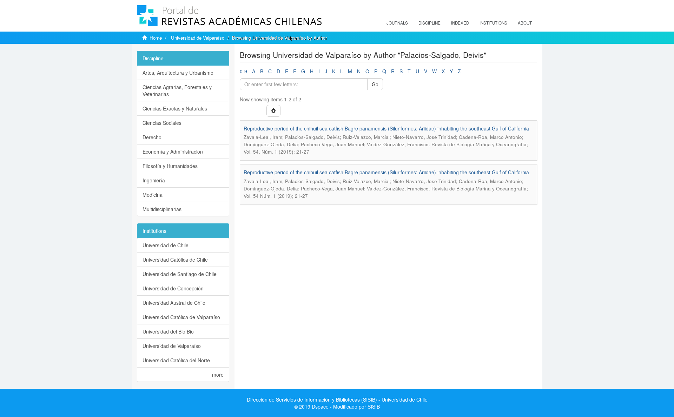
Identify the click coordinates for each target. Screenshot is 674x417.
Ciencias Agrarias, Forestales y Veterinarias (177, 90)
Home (156, 37)
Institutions (493, 23)
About (525, 23)
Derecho (152, 137)
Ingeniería (154, 180)
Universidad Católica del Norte (176, 360)
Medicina (153, 194)
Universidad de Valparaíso (197, 37)
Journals (397, 23)
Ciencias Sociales (162, 122)
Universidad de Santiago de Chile (180, 273)
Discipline (429, 23)
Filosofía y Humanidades (170, 165)
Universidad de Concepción (173, 288)
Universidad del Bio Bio (168, 331)
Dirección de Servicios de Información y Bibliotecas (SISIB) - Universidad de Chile (337, 399)
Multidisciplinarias (162, 209)
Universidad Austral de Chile (174, 302)
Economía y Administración (173, 151)
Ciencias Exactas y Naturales (175, 108)
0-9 (243, 71)
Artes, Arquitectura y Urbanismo (178, 72)
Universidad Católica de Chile (175, 259)
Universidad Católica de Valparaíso (181, 317)
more (218, 374)
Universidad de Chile (166, 245)
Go (375, 84)
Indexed (460, 23)
